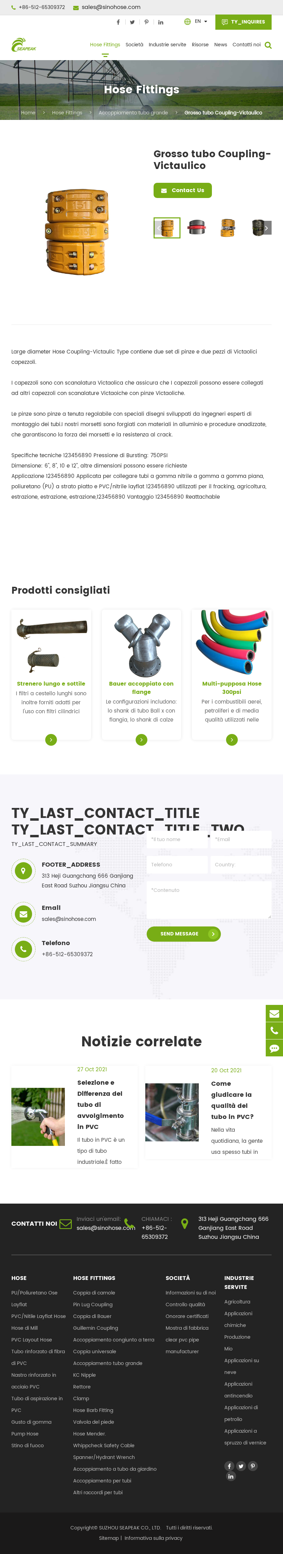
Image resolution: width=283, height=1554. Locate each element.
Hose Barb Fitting (93, 1410)
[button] (266, 228)
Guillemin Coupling (95, 1328)
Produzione (237, 1337)
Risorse (200, 45)
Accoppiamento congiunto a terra (113, 1340)
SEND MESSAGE (179, 934)
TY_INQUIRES (247, 22)
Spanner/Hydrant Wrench (104, 1457)
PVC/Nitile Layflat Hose (38, 1316)
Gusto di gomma (31, 1422)
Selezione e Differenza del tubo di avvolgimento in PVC (100, 1105)
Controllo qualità (185, 1305)
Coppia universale (94, 1352)
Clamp (81, 1399)
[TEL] (274, 1030)
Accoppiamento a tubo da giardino (115, 1469)
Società (134, 45)
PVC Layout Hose (31, 1340)
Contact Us (187, 190)
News (220, 45)
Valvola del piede (93, 1422)
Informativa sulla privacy (154, 1538)
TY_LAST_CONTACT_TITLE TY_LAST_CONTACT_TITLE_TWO (73, 822)
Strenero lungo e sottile (51, 684)
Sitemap (109, 1538)
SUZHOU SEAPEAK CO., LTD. (129, 1528)
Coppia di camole (94, 1293)
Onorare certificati (187, 1316)
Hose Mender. (89, 1434)
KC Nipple (84, 1375)
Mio (228, 1349)
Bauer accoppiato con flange (141, 688)
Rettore (82, 1387)
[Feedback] (274, 1047)
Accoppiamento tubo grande (133, 113)
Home (28, 113)
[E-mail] (274, 1013)
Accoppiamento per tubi (102, 1481)
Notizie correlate (141, 1042)
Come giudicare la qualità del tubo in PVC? (232, 1100)
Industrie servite (167, 45)
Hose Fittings (105, 45)
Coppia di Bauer (92, 1316)
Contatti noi (247, 45)
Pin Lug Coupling (93, 1305)
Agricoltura (237, 1302)
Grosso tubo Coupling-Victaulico (223, 113)
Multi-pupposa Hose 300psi (232, 688)
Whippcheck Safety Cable (104, 1446)
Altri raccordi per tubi (98, 1493)
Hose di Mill (24, 1328)
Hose (19, 1278)
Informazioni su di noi (191, 1293)
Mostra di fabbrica (187, 1328)
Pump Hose (25, 1434)
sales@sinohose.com (110, 7)
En (198, 21)
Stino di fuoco (27, 1446)
